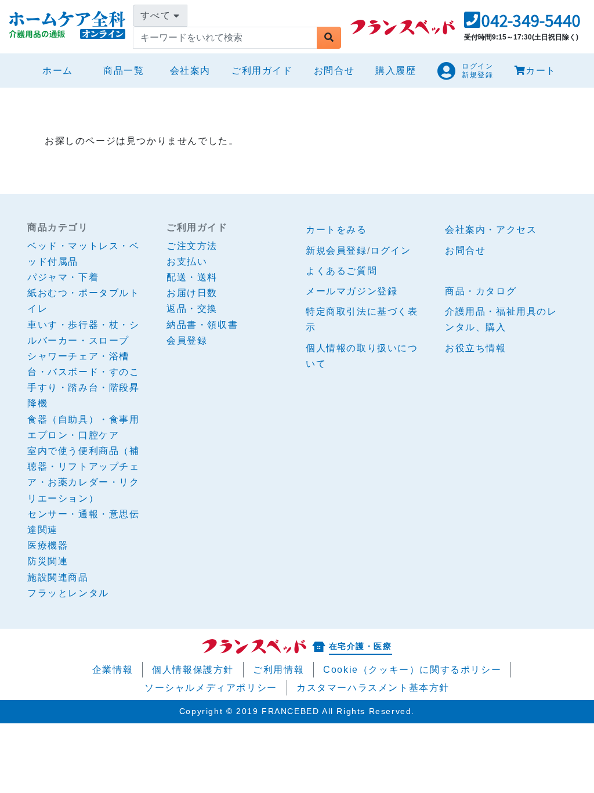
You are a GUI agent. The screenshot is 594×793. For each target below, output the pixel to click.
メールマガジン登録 (351, 291)
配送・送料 (192, 277)
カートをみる (336, 230)
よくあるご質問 (341, 271)
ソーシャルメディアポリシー (210, 688)
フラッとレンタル (68, 593)
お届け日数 (192, 293)
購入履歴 (395, 70)
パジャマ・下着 (63, 277)
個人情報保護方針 (193, 670)
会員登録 (186, 340)
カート (541, 70)
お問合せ (334, 70)
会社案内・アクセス (491, 230)
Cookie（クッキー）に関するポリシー (412, 670)
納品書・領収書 (202, 325)
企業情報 (112, 670)
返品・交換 (192, 308)
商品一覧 (123, 70)
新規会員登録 (336, 250)
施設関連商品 (58, 577)
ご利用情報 (278, 670)
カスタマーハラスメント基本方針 (373, 688)
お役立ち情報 (475, 348)
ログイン (390, 250)
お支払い (186, 261)
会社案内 (190, 70)
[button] (522, 23)
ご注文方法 (192, 246)
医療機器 (47, 545)
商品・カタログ (480, 291)
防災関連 (47, 561)
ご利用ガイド (262, 70)
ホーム (62, 70)
